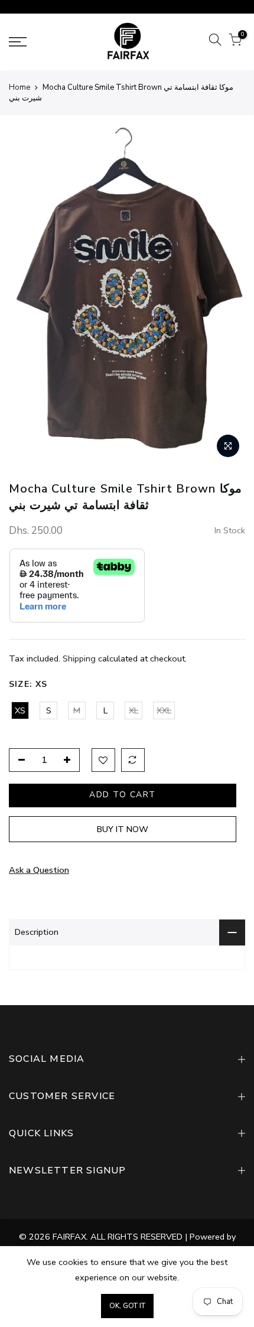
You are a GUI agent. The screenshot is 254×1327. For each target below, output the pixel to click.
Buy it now (122, 829)
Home (19, 87)
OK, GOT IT (127, 1305)
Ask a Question (39, 870)
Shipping (79, 658)
